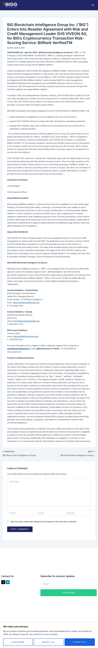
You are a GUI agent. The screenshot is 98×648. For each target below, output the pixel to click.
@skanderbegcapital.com (28, 321)
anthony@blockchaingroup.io (26, 336)
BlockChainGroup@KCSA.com (26, 302)
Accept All (80, 642)
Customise (18, 642)
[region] (49, 635)
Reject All (48, 642)
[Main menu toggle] (92, 5)
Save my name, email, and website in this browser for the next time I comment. (44, 521)
